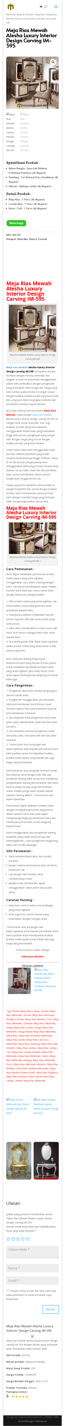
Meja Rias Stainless (47, 1072)
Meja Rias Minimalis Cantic (33, 1056)
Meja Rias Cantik (15, 1039)
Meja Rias (40, 14)
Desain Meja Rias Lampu (26, 1011)
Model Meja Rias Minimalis (30, 1080)
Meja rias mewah (17, 367)
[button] (53, 62)
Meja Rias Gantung (29, 1043)
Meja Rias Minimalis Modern (30, 1064)
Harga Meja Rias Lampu (19, 1027)
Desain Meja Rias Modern (31, 1019)
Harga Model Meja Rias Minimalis (37, 1031)
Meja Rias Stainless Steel (20, 1076)
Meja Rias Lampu (26, 1048)
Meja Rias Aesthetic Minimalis (35, 1035)
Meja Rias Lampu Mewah (26, 1052)
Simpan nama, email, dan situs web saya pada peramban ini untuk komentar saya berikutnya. (31, 1295)
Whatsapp (16, 223)
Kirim (50, 1309)
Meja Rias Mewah (28, 283)
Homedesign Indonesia (32, 1421)
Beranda (10, 14)
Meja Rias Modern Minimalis (32, 1068)
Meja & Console (25, 14)
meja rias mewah (41, 414)
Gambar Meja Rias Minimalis (40, 1023)
